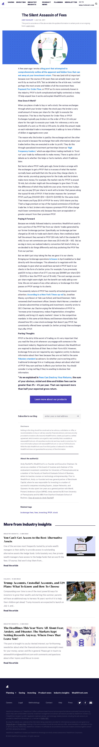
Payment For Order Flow (29, 89)
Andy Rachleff (27, 20)
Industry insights (61, 693)
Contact (49, 703)
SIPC (47, 718)
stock (55, 513)
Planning (10, 693)
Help (60, 703)
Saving (22, 693)
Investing (31, 693)
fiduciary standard (26, 359)
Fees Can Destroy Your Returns (55, 377)
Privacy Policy (22, 724)
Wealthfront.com (80, 693)
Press (70, 703)
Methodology (34, 703)
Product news (44, 693)
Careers (9, 703)
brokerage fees (27, 513)
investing (43, 513)
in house (53, 259)
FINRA (43, 718)
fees (36, 513)
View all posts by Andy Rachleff (41, 498)
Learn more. (30, 26)
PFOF (50, 513)
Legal (20, 703)
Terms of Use (10, 724)
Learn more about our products (51, 399)
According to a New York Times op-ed (45, 295)
